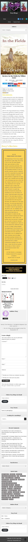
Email (3, 364)
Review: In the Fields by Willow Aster (14, 77)
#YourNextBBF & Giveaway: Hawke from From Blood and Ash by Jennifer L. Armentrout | (14, 437)
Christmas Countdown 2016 (8, 485)
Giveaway (11, 486)
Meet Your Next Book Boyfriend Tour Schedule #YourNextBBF (14, 447)
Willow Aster (14, 81)
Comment (4, 341)
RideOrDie (22, 492)
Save (16, 83)
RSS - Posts (4, 516)
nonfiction (4, 492)
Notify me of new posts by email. (11, 377)
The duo (12, 495)
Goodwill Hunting (18, 486)
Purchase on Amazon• (14, 271)
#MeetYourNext (5, 474)
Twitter (5, 83)
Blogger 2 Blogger (9, 477)
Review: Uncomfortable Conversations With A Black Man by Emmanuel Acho (13, 451)
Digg (10, 85)
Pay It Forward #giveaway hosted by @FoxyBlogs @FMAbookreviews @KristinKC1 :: (8, 306)
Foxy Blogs (14, 13)
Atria (3, 477)
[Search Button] (26, 19)
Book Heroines (21, 479)
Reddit (20, 83)
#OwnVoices (12, 474)
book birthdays (5, 479)
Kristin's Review (17, 488)
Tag (8, 495)
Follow (5, 401)
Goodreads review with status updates (14, 268)
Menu (4, 19)
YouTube (11, 499)
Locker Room (4, 490)
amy (18, 476)
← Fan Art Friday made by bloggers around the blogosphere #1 (14, 329)
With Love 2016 (5, 499)
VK (24, 83)
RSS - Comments (6, 518)
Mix (19, 85)
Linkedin (14, 85)
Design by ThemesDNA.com (14, 540)
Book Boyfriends (13, 479)
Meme (19, 490)
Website (5, 318)
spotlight (4, 495)
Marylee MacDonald (6, 454)
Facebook (11, 83)
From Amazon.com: (7, 95)
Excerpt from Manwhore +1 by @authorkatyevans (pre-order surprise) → (14, 325)
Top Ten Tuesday (15, 497)
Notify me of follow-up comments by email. (13, 375)
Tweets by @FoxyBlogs (7, 410)
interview (4, 488)
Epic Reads (17, 485)
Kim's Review (9, 488)
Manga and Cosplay (13, 490)
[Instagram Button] (22, 19)
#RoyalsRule (19, 474)
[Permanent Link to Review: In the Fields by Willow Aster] (14, 54)
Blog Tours (17, 477)
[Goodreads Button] (24, 19)
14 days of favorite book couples (9, 476)
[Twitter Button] (18, 19)
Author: (4, 91)
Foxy (6, 80)
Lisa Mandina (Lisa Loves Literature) (11, 431)
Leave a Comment (19, 80)
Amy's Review (16, 288)
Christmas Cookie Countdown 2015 (9, 483)
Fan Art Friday (5, 486)
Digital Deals (17, 22)
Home (9, 22)
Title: (4, 89)
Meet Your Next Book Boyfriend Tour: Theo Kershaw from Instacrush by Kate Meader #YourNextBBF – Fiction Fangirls (12, 445)
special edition (17, 494)
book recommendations (7, 481)
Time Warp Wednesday (6, 497)
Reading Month (16, 492)
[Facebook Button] (20, 19)
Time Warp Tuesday (19, 495)
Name (3, 359)
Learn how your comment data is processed (13, 384)
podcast (9, 492)
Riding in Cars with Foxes (7, 494)
